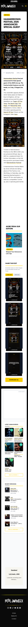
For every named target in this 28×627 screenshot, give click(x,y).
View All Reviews (13, 475)
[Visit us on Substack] (17, 608)
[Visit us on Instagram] (8, 608)
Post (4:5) (17, 274)
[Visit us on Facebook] (10, 608)
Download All (14, 380)
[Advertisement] (14, 203)
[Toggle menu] (26, 6)
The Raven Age (13, 103)
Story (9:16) (9, 274)
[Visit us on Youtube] (15, 608)
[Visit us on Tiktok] (13, 608)
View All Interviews (13, 529)
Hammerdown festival (11, 78)
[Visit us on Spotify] (20, 608)
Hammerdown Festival (14, 162)
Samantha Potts (10, 72)
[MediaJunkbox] (14, 1)
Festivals (6, 14)
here (15, 114)
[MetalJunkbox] (8, 6)
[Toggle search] (23, 6)
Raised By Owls (16, 105)
